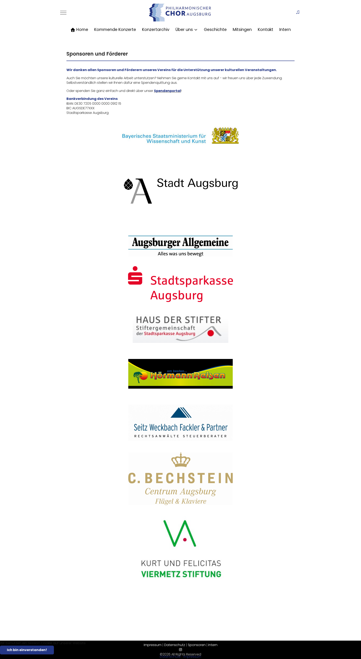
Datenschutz (170, 656)
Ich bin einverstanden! (27, 650)
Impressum (192, 656)
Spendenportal (167, 90)
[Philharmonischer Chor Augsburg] (180, 12)
